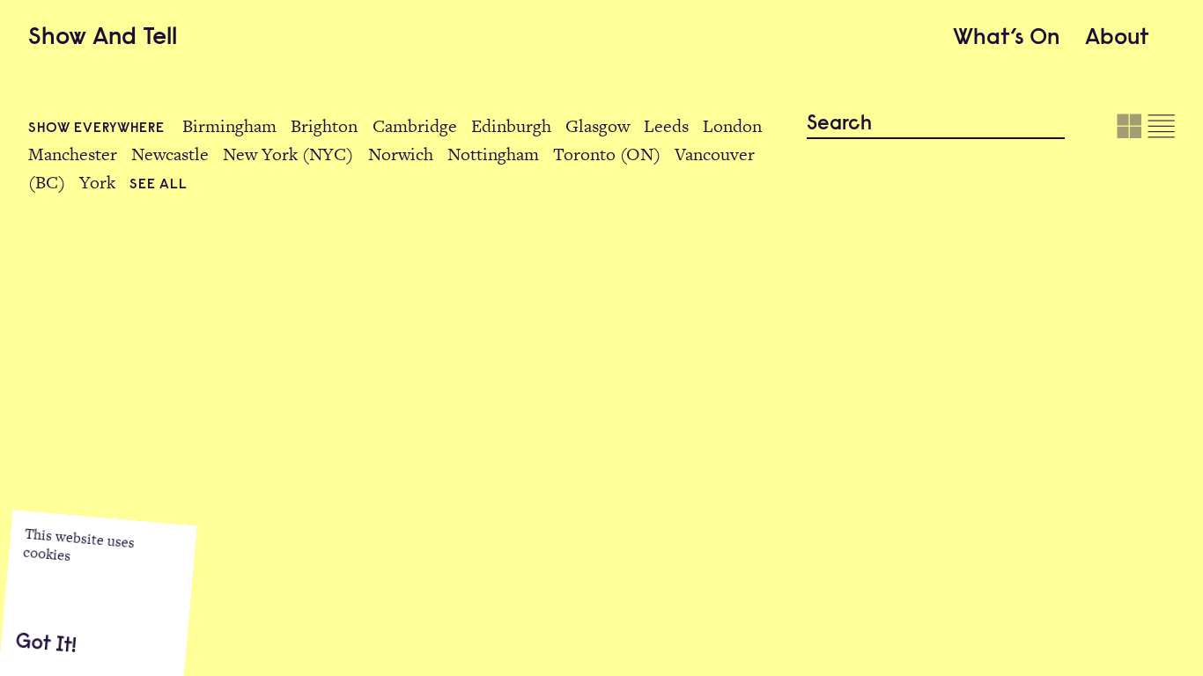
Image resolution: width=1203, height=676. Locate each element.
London (732, 126)
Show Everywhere (98, 128)
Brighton (324, 126)
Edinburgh (511, 126)
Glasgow (597, 126)
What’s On (1006, 38)
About (1117, 38)
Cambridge (415, 126)
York (97, 182)
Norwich (400, 154)
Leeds (666, 126)
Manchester (72, 154)
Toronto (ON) (607, 154)
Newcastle (170, 154)
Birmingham (229, 126)
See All (158, 185)
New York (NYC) (288, 154)
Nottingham (493, 154)
